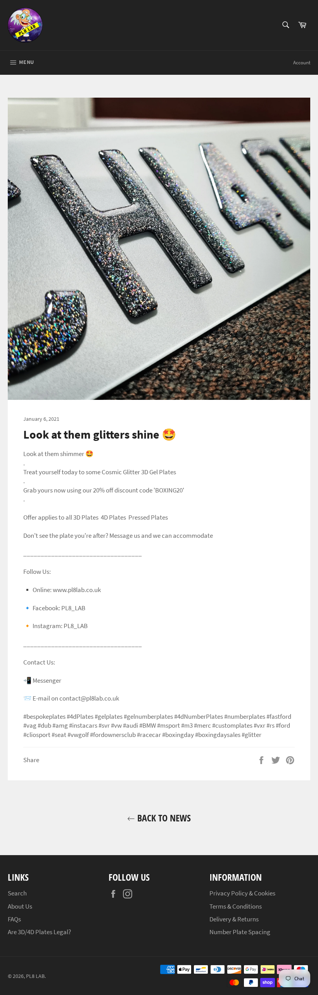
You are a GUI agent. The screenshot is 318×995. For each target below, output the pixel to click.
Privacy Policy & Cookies (242, 893)
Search (17, 893)
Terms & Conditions (235, 906)
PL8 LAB (35, 976)
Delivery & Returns (234, 919)
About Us (20, 906)
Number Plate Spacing (239, 932)
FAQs (14, 919)
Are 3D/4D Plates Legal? (39, 932)
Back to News (163, 817)
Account (301, 62)
